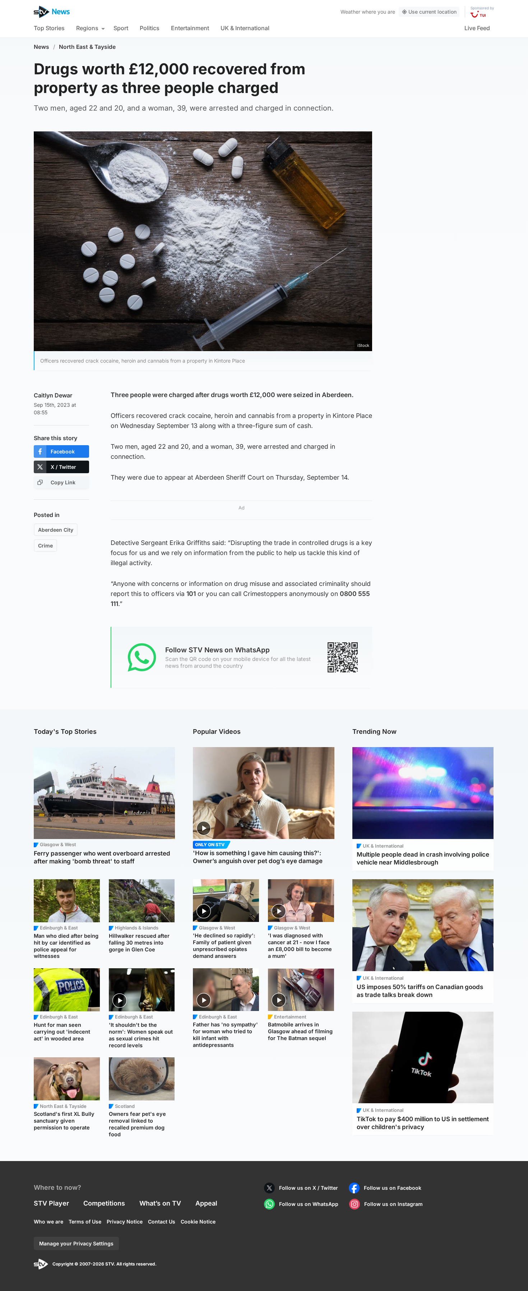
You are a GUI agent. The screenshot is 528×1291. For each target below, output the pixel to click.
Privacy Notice (125, 1221)
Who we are (48, 1221)
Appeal (206, 1203)
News (41, 46)
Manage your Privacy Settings (76, 1243)
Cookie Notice (198, 1221)
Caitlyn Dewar (53, 395)
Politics (149, 28)
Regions (87, 28)
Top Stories (49, 28)
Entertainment (190, 28)
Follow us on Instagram (393, 1204)
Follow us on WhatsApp (308, 1204)
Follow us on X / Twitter (308, 1188)
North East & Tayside (87, 46)
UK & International (245, 28)
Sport (121, 28)
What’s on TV (160, 1203)
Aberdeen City (55, 530)
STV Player (51, 1203)
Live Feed (477, 28)
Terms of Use (85, 1221)
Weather (350, 12)
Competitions (104, 1203)
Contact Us (161, 1221)
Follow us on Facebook (392, 1188)
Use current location (432, 12)
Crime (45, 545)
